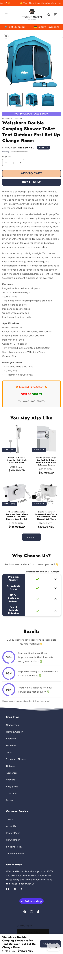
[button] (6, 15)
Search (9, 819)
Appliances (12, 772)
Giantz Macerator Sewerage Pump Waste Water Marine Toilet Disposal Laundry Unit (17, 515)
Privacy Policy (13, 833)
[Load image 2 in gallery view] (31, 99)
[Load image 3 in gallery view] (47, 99)
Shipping (5, 152)
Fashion (10, 800)
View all (31, 537)
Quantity (6, 156)
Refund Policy (13, 839)
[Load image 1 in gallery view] (14, 99)
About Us (11, 826)
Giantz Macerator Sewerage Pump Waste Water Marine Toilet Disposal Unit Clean (46, 515)
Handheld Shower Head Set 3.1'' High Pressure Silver (16, 460)
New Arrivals (12, 725)
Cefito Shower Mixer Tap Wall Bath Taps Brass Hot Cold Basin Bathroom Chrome (46, 461)
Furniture (11, 745)
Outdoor (10, 766)
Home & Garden (14, 731)
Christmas (11, 793)
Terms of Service (15, 853)
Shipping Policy (14, 846)
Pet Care (10, 779)
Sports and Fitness (16, 759)
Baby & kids (12, 786)
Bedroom (11, 738)
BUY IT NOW (31, 182)
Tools (9, 752)
